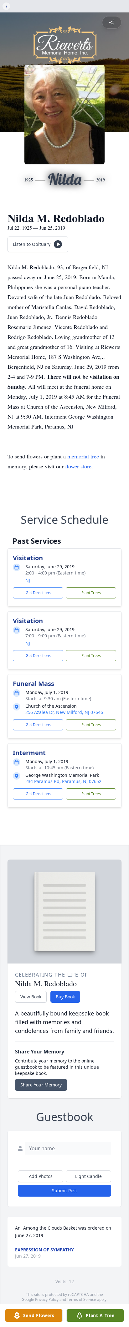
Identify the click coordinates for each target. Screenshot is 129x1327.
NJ (27, 580)
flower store (78, 466)
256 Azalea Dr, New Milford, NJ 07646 (64, 712)
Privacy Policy (47, 1299)
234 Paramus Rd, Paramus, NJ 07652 (63, 781)
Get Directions (38, 592)
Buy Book (65, 997)
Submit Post (64, 1190)
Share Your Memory (41, 1085)
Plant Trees (91, 592)
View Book (30, 997)
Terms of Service (81, 1299)
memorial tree (83, 456)
